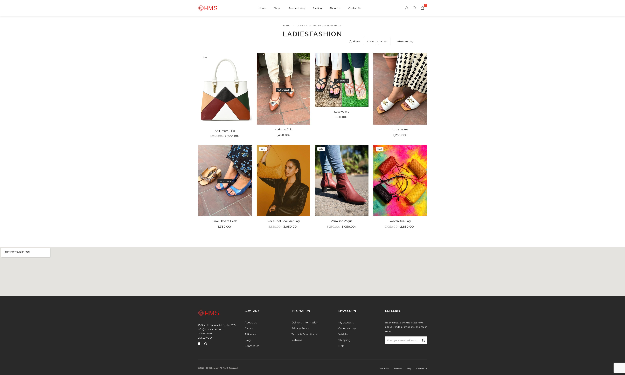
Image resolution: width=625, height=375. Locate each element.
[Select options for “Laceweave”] (342, 85)
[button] (225, 94)
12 (376, 41)
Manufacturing (296, 8)
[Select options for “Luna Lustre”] (400, 94)
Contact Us (354, 8)
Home (262, 8)
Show (370, 41)
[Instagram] (205, 343)
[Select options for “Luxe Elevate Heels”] (225, 185)
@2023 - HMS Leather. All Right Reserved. (218, 368)
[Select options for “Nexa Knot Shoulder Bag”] (283, 185)
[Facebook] (199, 343)
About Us (335, 8)
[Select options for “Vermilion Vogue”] (342, 185)
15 (381, 41)
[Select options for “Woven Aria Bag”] (400, 185)
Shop (277, 8)
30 (385, 41)
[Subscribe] (423, 340)
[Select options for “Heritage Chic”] (283, 94)
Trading (317, 8)
